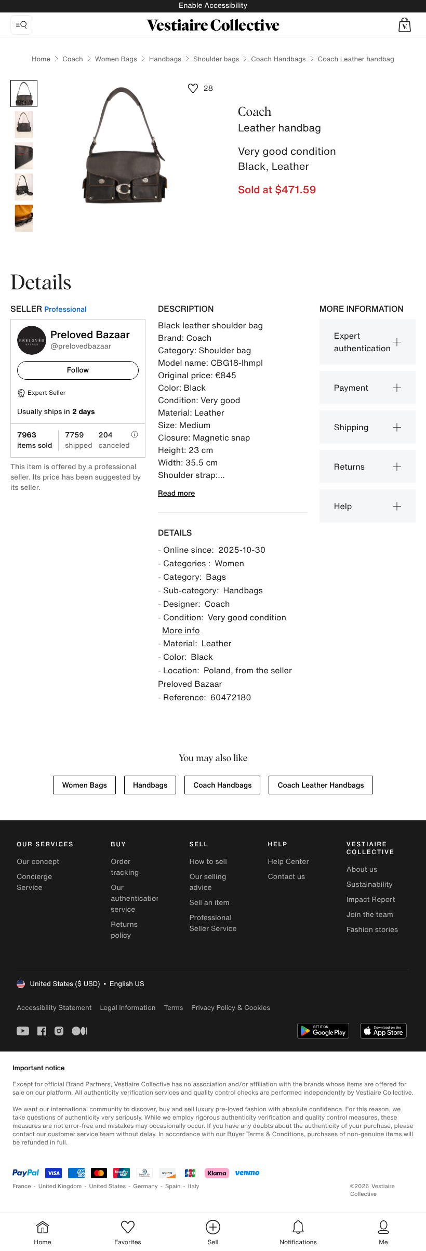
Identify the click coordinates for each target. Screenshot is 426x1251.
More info (181, 630)
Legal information (127, 1008)
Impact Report (371, 899)
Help (343, 506)
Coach (72, 59)
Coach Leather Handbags (320, 785)
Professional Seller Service (212, 923)
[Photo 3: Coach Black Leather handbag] (23, 155)
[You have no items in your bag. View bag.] (404, 25)
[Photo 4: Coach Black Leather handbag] (23, 187)
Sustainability (370, 884)
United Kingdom (60, 1186)
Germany (145, 1186)
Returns (349, 466)
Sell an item (209, 902)
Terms (173, 1008)
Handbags (165, 59)
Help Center (288, 861)
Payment (351, 387)
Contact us (286, 876)
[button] (404, 25)
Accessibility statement (54, 1008)
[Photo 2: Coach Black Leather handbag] (23, 124)
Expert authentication (362, 341)
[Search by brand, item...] (21, 25)
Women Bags (116, 59)
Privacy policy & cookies (230, 1008)
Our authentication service (136, 898)
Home (41, 59)
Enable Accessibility (213, 5)
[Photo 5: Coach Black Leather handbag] (23, 218)
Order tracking (125, 867)
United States (107, 1186)
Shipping (351, 427)
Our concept (38, 861)
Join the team (370, 914)
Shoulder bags (216, 59)
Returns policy (124, 930)
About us (362, 869)
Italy (193, 1186)
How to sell (208, 861)
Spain (173, 1186)
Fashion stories (372, 929)
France (21, 1186)
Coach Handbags (278, 59)
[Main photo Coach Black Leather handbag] (23, 93)
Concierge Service (34, 882)
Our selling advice (207, 882)
